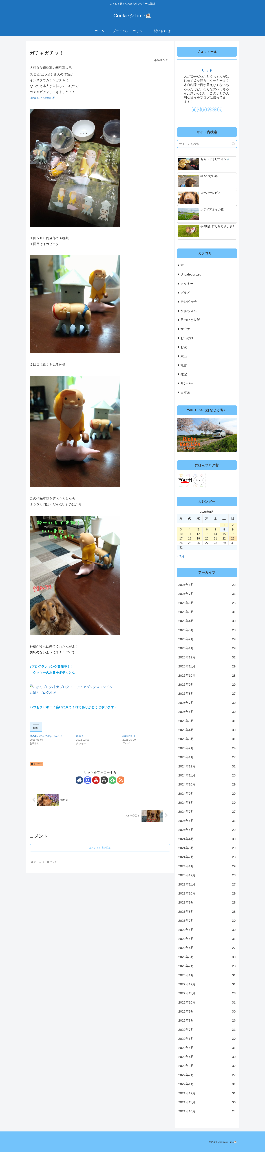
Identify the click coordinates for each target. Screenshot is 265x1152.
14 (215, 534)
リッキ (207, 70)
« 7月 (180, 556)
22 (224, 538)
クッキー (38, 764)
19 (198, 538)
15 (224, 534)
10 (181, 534)
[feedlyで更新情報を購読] (112, 780)
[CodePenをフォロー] (104, 780)
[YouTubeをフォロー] (96, 780)
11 (189, 534)
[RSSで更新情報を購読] (120, 780)
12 (198, 534)
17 (181, 538)
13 (206, 534)
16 (232, 534)
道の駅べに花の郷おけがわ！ (46, 736)
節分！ (80, 736)
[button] (233, 144)
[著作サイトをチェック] (79, 780)
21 (215, 538)
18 (189, 538)
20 (206, 538)
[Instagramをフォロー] (87, 780)
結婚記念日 (128, 736)
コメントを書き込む (100, 847)
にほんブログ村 (41, 692)
